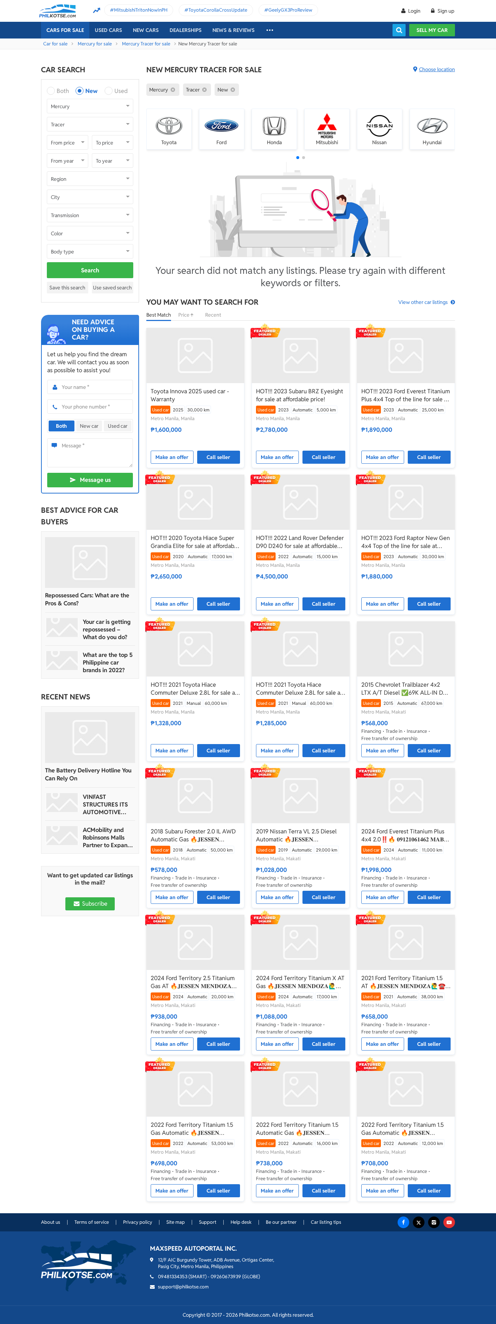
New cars (146, 30)
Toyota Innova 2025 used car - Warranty (190, 395)
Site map (175, 1222)
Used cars (108, 30)
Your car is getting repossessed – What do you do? (107, 629)
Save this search (67, 287)
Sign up (445, 11)
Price (184, 315)
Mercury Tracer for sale (146, 44)
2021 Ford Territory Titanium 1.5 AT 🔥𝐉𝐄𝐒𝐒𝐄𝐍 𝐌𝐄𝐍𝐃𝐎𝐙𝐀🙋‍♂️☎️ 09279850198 (403, 982)
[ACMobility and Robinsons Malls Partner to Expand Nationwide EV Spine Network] (62, 835)
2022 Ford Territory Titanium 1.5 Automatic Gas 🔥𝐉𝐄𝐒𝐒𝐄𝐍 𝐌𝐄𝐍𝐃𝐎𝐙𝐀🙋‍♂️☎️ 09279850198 (297, 1129)
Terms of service (91, 1222)
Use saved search (112, 287)
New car (89, 426)
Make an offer (171, 457)
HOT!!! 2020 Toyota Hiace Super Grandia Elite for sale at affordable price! (195, 542)
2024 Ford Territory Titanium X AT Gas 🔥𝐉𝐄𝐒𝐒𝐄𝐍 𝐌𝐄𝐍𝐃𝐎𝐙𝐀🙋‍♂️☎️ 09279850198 (300, 982)
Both (63, 91)
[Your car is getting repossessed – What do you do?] (62, 627)
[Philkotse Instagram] (434, 1222)
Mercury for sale (95, 44)
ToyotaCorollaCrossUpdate (217, 10)
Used (121, 91)
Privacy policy (137, 1222)
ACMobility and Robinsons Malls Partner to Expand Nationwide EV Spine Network (107, 837)
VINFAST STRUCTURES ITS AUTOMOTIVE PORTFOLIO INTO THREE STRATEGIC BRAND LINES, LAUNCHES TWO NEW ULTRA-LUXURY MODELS (107, 804)
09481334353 (172, 1277)
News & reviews (233, 30)
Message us (95, 480)
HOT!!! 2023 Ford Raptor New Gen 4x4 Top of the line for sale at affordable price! (405, 542)
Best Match (158, 315)
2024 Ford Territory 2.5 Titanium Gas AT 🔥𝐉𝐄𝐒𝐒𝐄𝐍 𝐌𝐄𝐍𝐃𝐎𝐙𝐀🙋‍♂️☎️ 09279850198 (193, 982)
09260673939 (226, 1277)
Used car (117, 426)
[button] (297, 157)
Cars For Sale (65, 30)
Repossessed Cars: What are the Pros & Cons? (87, 599)
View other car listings (423, 302)
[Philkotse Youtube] (449, 1222)
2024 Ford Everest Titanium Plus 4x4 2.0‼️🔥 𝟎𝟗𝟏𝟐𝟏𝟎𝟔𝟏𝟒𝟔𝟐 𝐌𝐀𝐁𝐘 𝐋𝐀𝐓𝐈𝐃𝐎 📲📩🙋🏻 (404, 836)
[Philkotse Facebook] (403, 1222)
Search (90, 270)
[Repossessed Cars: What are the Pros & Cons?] (90, 562)
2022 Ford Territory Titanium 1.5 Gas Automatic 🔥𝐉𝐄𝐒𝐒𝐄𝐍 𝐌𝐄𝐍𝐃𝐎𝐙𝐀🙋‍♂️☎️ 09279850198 (192, 1129)
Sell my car (432, 30)
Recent (213, 315)
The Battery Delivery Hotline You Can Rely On (88, 774)
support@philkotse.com (183, 1287)
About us (50, 1222)
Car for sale (55, 44)
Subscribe (94, 903)
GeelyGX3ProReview (290, 10)
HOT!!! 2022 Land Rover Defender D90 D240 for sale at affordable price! (300, 542)
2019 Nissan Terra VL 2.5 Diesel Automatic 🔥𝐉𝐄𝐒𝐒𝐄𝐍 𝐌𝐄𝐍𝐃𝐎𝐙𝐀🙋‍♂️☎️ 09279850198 (297, 836)
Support (207, 1222)
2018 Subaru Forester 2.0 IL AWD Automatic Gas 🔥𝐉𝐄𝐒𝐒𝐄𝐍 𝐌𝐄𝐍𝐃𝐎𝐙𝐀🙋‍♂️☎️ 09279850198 (193, 836)
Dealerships (186, 30)
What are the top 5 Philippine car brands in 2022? (108, 662)
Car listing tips (326, 1222)
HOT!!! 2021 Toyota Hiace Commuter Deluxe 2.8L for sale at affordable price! (194, 689)
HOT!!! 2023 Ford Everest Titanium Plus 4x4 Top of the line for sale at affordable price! (405, 395)
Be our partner (281, 1222)
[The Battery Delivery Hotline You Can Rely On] (90, 737)
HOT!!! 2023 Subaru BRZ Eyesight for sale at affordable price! (299, 395)
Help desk (241, 1222)
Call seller (218, 457)
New (91, 91)
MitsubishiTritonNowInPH (140, 10)
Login (414, 11)
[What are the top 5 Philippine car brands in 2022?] (62, 660)
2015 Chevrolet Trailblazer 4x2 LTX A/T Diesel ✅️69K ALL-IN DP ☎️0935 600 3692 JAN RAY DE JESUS (403, 689)
